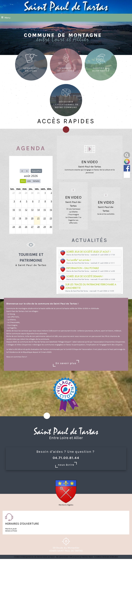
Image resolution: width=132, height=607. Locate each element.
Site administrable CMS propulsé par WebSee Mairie (74, 557)
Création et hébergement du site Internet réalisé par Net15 (34, 557)
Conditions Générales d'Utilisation (106, 557)
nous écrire (66, 464)
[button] (127, 155)
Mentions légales (66, 505)
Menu (7, 17)
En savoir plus (66, 363)
